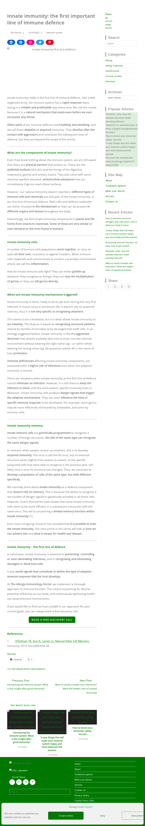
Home (9, 2)
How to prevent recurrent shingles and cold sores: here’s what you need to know (121, 221)
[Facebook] (21, 42)
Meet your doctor (115, 191)
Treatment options (115, 186)
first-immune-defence (21, 669)
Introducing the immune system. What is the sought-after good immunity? (21, 737)
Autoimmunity (112, 71)
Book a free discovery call (52, 619)
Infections (110, 81)
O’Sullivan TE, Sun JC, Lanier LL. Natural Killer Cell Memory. (52, 641)
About (108, 180)
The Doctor (16, 32)
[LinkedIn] (11, 42)
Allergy (109, 60)
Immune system (54, 32)
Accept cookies (66, 815)
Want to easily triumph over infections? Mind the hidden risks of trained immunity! (119, 266)
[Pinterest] (50, 42)
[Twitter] (40, 42)
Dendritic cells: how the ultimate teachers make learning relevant (117, 254)
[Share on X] (108, 287)
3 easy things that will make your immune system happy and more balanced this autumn (52, 744)
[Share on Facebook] (115, 287)
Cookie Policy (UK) (84, 800)
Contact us (111, 201)
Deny (102, 815)
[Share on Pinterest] (122, 287)
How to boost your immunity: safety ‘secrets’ (82, 731)
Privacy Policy (82, 795)
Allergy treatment (114, 65)
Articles (109, 196)
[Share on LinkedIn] (129, 287)
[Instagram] (30, 42)
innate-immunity (38, 669)
